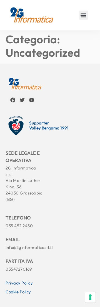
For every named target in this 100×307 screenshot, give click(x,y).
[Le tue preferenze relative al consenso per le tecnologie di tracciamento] (90, 297)
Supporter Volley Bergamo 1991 (49, 125)
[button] (83, 15)
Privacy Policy (19, 283)
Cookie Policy (18, 291)
